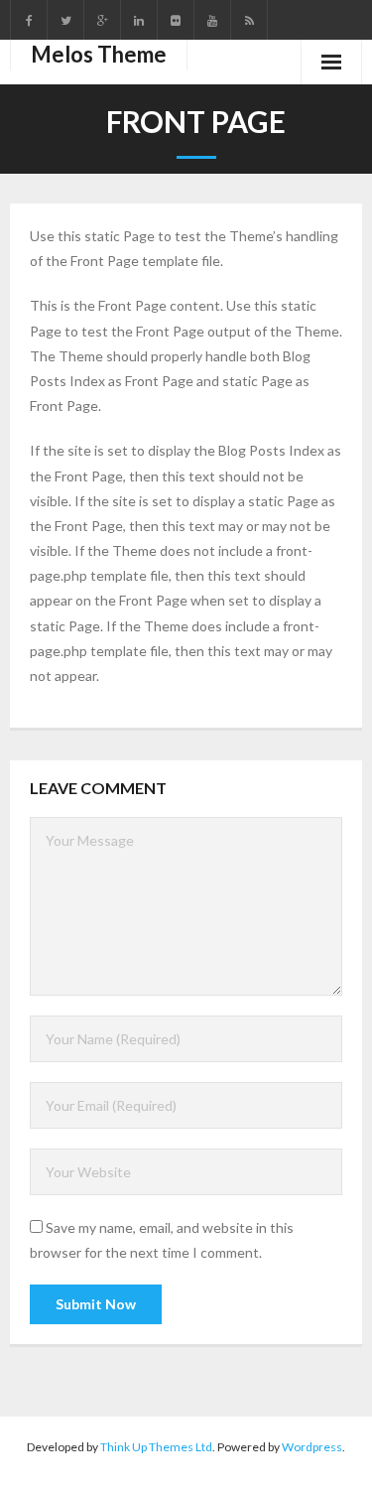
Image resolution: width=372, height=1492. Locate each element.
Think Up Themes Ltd (156, 1446)
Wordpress (312, 1446)
